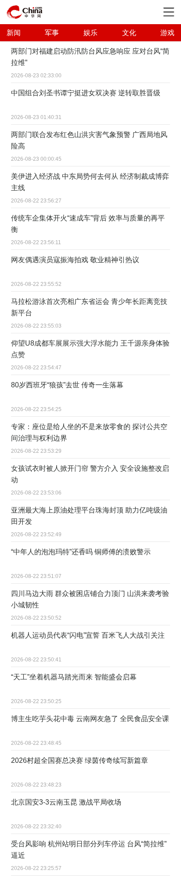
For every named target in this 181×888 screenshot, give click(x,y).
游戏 (167, 32)
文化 (129, 32)
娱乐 (90, 32)
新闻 (14, 32)
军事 (52, 32)
